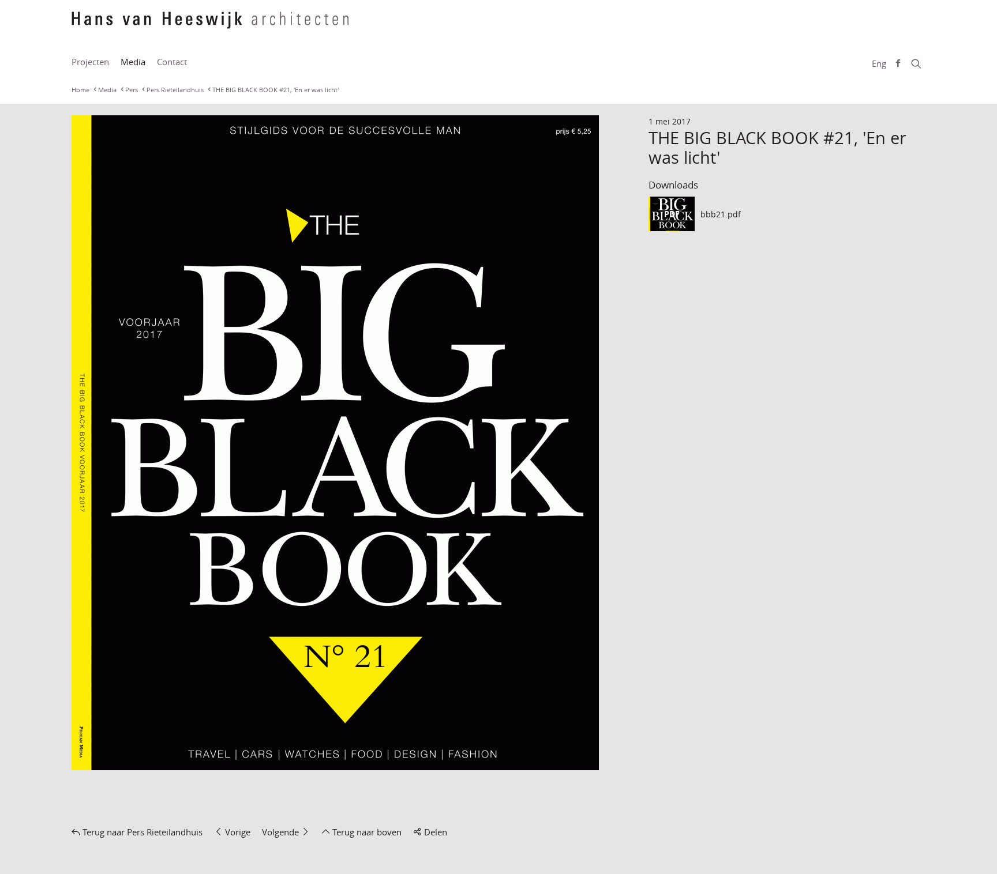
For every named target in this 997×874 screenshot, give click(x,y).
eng (879, 63)
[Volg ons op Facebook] (898, 63)
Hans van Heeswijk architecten (210, 26)
